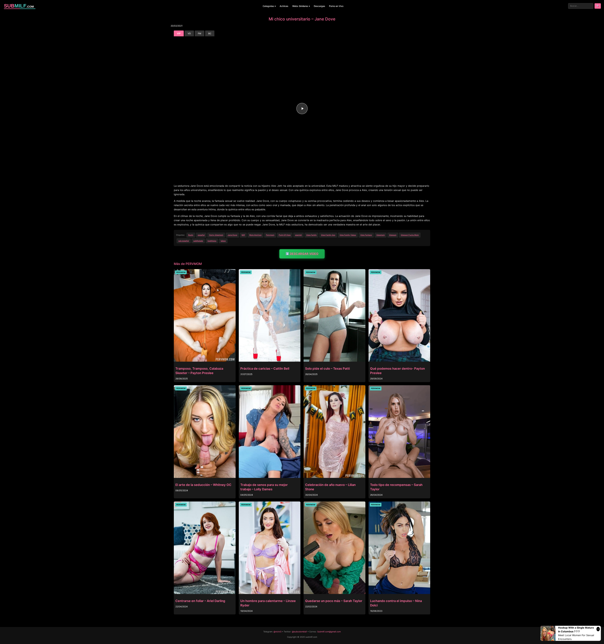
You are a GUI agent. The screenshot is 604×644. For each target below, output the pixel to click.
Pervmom (270, 235)
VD (189, 33)
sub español (183, 241)
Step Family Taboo (348, 235)
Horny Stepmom (216, 235)
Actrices (284, 6)
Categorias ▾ (269, 6)
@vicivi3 (277, 631)
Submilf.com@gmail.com (329, 631)
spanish (298, 235)
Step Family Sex (328, 235)
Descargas (319, 6)
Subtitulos (211, 241)
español (201, 235)
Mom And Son (255, 235)
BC (209, 33)
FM (199, 33)
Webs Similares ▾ (301, 6)
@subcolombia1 (299, 631)
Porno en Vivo (336, 6)
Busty (190, 235)
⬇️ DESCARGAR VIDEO (302, 253)
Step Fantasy (366, 235)
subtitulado (198, 241)
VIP (179, 33)
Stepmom (380, 235)
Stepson (392, 235)
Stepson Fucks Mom (410, 235)
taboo (223, 241)
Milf (243, 235)
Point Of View (285, 235)
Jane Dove (232, 235)
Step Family (311, 235)
